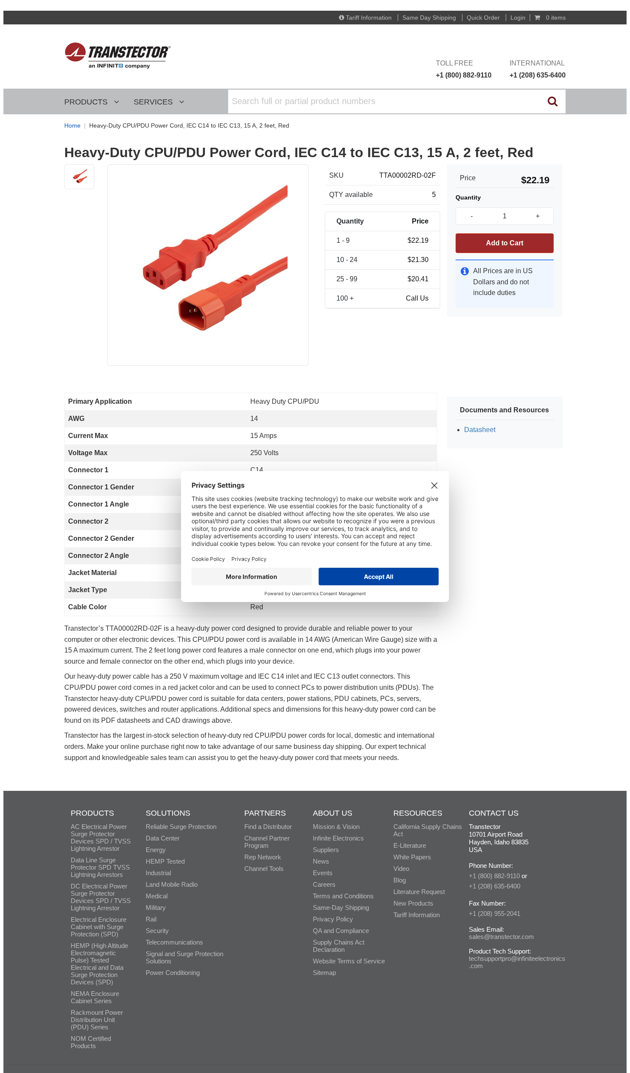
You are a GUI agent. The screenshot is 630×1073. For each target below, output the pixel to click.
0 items (555, 17)
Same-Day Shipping (341, 907)
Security (157, 930)
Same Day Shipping (429, 17)
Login (517, 17)
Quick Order (483, 17)
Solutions (168, 813)
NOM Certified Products (91, 1042)
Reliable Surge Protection (181, 826)
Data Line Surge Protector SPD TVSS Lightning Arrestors (100, 867)
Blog (399, 880)
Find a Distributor (268, 826)
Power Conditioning (173, 972)
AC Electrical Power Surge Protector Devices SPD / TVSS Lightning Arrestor (101, 837)
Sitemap (324, 972)
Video (401, 868)
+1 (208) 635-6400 (494, 886)
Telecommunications (174, 942)
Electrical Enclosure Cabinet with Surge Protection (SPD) (98, 927)
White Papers (412, 857)
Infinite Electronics (338, 838)
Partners (265, 813)
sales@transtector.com (501, 936)
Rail (151, 919)
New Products (413, 903)
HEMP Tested (165, 861)
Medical (157, 896)
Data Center (163, 838)
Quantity (468, 197)
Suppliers (326, 849)
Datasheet (479, 429)
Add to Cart (504, 243)
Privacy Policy (333, 919)
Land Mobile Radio (172, 884)
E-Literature (409, 845)
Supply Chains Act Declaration (338, 946)
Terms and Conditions (343, 896)
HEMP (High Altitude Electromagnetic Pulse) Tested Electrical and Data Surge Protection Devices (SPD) (99, 964)
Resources (417, 813)
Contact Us (494, 813)
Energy (156, 849)
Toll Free (464, 69)
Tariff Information (368, 17)
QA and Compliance (341, 930)
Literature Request (419, 891)
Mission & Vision (336, 826)
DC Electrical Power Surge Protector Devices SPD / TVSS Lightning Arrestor (101, 897)
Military (156, 907)
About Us (332, 813)
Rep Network (262, 857)
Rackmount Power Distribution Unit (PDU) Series (97, 1020)
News (321, 861)
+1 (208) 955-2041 (494, 913)
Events (323, 872)
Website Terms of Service (349, 961)
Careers (324, 884)
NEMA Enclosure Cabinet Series (95, 997)
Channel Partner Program (267, 842)
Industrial (158, 872)
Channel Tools (264, 868)
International (538, 69)
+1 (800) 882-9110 (494, 875)
